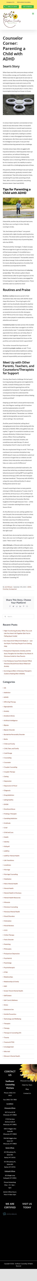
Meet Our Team (27, 1085)
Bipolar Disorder (9, 730)
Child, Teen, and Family (11, 748)
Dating (6, 776)
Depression (7, 781)
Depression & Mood (10, 786)
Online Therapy (9, 935)
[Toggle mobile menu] (33, 14)
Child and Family (9, 744)
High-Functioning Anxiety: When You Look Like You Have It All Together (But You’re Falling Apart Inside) (18, 633)
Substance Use (9, 1009)
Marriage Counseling (11, 874)
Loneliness (7, 865)
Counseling (7, 758)
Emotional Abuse (9, 809)
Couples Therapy (9, 772)
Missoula (7, 902)
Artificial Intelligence (10, 720)
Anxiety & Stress (9, 716)
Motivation (7, 921)
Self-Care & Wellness (11, 1000)
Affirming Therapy (10, 702)
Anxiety (6, 711)
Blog (27, 1089)
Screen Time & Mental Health (13, 991)
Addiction (7, 692)
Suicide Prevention (10, 1014)
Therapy (6, 1028)
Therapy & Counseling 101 (12, 1033)
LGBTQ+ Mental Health (11, 855)
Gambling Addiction (10, 818)
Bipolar (6, 725)
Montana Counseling (11, 907)
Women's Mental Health (12, 1056)
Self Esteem (7, 995)
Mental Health (8, 888)
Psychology (7, 963)
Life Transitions (9, 860)
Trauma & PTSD (9, 1042)
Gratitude (7, 823)
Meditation (7, 879)
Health (6, 837)
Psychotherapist (9, 967)
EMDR (6, 804)
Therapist (7, 1023)
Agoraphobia (8, 706)
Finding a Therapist (10, 814)
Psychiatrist (8, 958)
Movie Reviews (9, 925)
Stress (6, 1005)
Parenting (5, 589)
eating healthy (8, 800)
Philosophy (7, 949)
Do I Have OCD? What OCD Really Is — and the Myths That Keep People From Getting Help (18, 643)
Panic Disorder (9, 939)
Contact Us (27, 1093)
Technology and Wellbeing (12, 1019)
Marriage (7, 869)
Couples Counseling (10, 767)
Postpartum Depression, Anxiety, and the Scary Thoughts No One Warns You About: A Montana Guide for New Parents (18, 653)
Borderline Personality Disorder (14, 734)
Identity (6, 842)
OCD (5, 930)
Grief (5, 828)
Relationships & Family (11, 981)
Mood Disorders (9, 916)
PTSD (6, 972)
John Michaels (8, 587)
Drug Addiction (9, 795)
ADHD (29, 587)
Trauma (6, 1037)
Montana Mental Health (12, 911)
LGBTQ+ (7, 851)
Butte (6, 739)
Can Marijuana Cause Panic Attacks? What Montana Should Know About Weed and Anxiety (18, 663)
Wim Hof (7, 1051)
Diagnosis (7, 790)
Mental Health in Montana (12, 893)
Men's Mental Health (11, 883)
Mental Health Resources (12, 897)
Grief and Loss (8, 832)
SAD (5, 986)
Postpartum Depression (12, 953)
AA (5, 688)
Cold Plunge (8, 753)
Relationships (8, 977)
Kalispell (7, 846)
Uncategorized (13, 589)
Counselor (7, 762)
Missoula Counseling (27, 1081)
